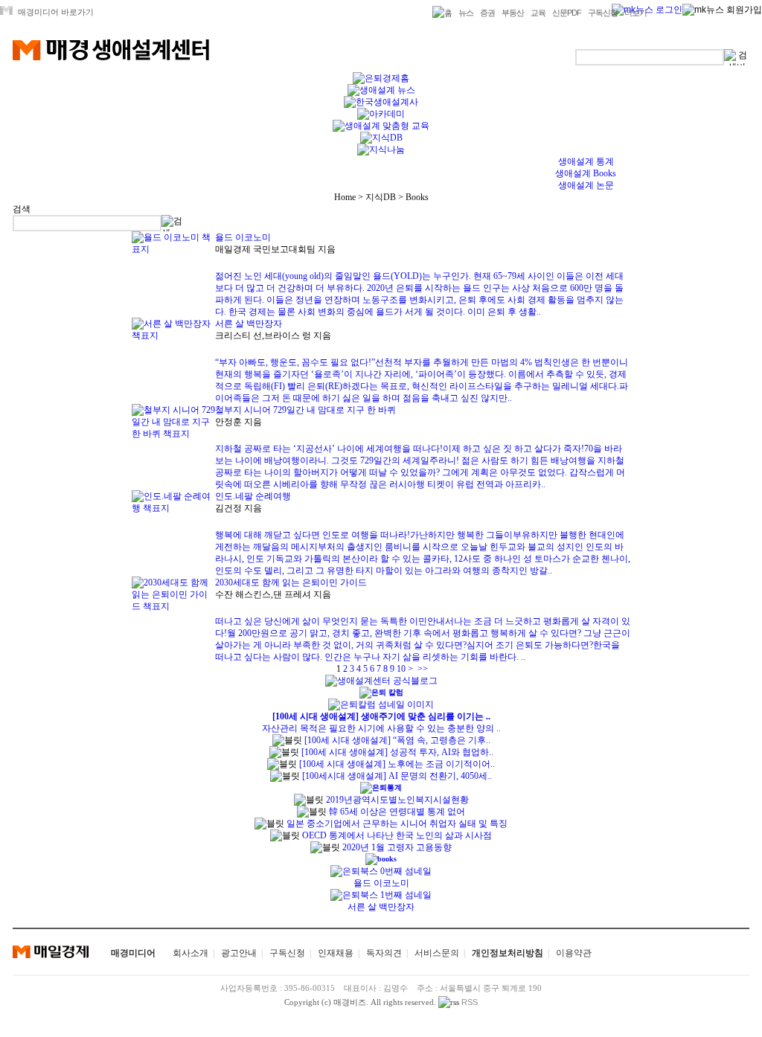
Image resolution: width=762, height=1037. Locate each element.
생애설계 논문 (586, 185)
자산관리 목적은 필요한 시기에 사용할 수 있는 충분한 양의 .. (381, 728)
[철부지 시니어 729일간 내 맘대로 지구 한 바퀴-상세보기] (173, 433)
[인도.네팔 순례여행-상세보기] (173, 508)
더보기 (635, 12)
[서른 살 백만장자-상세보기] (173, 335)
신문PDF (566, 12)
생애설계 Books (585, 173)
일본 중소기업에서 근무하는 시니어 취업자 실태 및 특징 (396, 823)
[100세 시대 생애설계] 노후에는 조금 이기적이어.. (397, 764)
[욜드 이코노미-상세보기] (173, 249)
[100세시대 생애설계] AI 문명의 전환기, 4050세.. (397, 776)
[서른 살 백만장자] (381, 895)
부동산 (513, 12)
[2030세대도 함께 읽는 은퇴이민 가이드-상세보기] (173, 606)
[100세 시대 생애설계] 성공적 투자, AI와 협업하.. (397, 752)
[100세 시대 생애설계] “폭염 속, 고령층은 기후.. (397, 740)
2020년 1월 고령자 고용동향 (396, 847)
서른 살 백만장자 (381, 907)
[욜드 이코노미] (381, 871)
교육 (538, 12)
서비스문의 (436, 953)
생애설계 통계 (586, 161)
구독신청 (603, 12)
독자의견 (384, 953)
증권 (487, 12)
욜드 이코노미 (381, 883)
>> (422, 669)
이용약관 (574, 953)
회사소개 (190, 953)
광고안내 (239, 953)
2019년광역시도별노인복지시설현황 (396, 799)
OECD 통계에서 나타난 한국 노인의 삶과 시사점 (396, 835)
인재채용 (335, 953)
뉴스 (465, 12)
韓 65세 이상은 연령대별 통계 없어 (396, 811)
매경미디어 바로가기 (56, 11)
